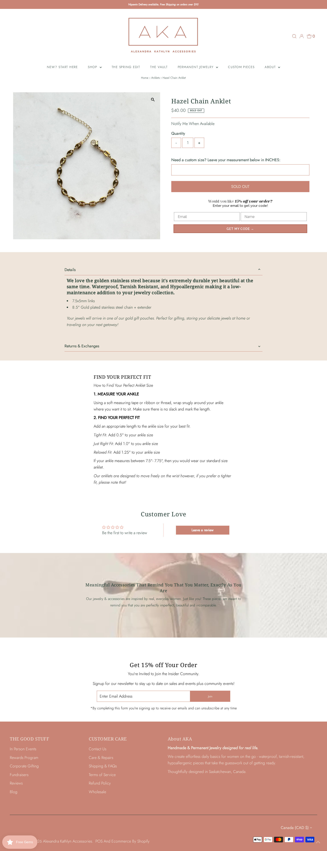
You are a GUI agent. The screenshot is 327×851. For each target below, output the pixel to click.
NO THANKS (282, 452)
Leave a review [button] (203, 530)
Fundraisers (19, 775)
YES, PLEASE (282, 440)
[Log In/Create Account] (302, 36)
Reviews (16, 783)
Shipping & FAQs (103, 766)
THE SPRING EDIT (126, 67)
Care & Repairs (101, 757)
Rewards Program (24, 757)
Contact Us (97, 749)
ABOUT (271, 67)
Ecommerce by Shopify (130, 841)
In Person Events (23, 749)
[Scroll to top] (318, 842)
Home (144, 78)
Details (70, 270)
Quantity (178, 133)
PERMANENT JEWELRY (196, 67)
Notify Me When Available (192, 124)
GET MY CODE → (240, 229)
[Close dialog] (322, 384)
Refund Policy (100, 783)
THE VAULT (159, 67)
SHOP (93, 67)
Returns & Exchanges (82, 346)
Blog (13, 792)
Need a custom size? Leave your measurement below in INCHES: (225, 160)
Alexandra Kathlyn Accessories (67, 841)
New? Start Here (62, 67)
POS (99, 841)
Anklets (155, 78)
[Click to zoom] (153, 100)
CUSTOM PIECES (241, 67)
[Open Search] (294, 36)
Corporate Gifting (24, 766)
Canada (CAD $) (295, 828)
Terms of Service (102, 775)
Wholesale (97, 792)
